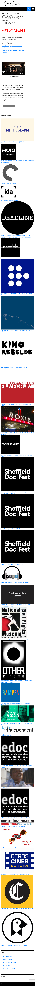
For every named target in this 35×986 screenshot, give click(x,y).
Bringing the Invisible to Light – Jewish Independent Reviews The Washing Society (17, 734)
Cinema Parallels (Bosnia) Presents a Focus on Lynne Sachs (16, 258)
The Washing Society (6, 787)
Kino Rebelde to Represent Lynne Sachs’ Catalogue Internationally (14, 367)
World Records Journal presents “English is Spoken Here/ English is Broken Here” (16, 605)
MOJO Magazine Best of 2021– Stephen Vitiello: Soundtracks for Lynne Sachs (17, 161)
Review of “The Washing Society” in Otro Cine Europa (15, 874)
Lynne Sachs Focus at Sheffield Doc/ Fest (12, 564)
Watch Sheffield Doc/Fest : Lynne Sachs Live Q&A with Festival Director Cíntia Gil (15, 492)
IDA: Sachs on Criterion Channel (9, 200)
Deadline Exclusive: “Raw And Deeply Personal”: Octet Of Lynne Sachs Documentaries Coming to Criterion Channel (16, 236)
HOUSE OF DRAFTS (8, 959)
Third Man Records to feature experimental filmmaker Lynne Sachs (17, 909)
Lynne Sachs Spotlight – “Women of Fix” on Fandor (14, 945)
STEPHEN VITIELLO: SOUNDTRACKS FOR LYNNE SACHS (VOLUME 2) (16, 331)
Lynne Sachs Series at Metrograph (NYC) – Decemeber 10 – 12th (16, 142)
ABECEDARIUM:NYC (8, 956)
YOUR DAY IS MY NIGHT (9, 968)
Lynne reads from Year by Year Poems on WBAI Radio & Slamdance (15, 583)
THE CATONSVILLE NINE (9, 962)
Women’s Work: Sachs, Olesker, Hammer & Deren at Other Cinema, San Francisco (16, 681)
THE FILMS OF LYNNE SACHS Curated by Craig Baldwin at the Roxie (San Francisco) (17, 433)
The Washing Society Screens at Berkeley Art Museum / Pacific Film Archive (16, 703)
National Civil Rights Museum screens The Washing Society (16, 639)
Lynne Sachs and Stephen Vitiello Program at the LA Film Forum (16, 404)
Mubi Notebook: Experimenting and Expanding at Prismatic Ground (16, 294)
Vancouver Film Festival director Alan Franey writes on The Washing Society (16, 723)
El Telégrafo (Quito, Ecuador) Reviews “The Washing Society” (17, 817)
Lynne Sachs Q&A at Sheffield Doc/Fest (11, 529)
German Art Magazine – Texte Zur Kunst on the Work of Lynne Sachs (17, 455)
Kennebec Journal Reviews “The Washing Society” (14, 826)
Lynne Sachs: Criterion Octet (8, 183)
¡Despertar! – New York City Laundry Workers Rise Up (15, 847)
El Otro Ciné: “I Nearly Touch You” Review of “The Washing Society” (16, 766)
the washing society (9, 105)
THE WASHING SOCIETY (9, 965)
